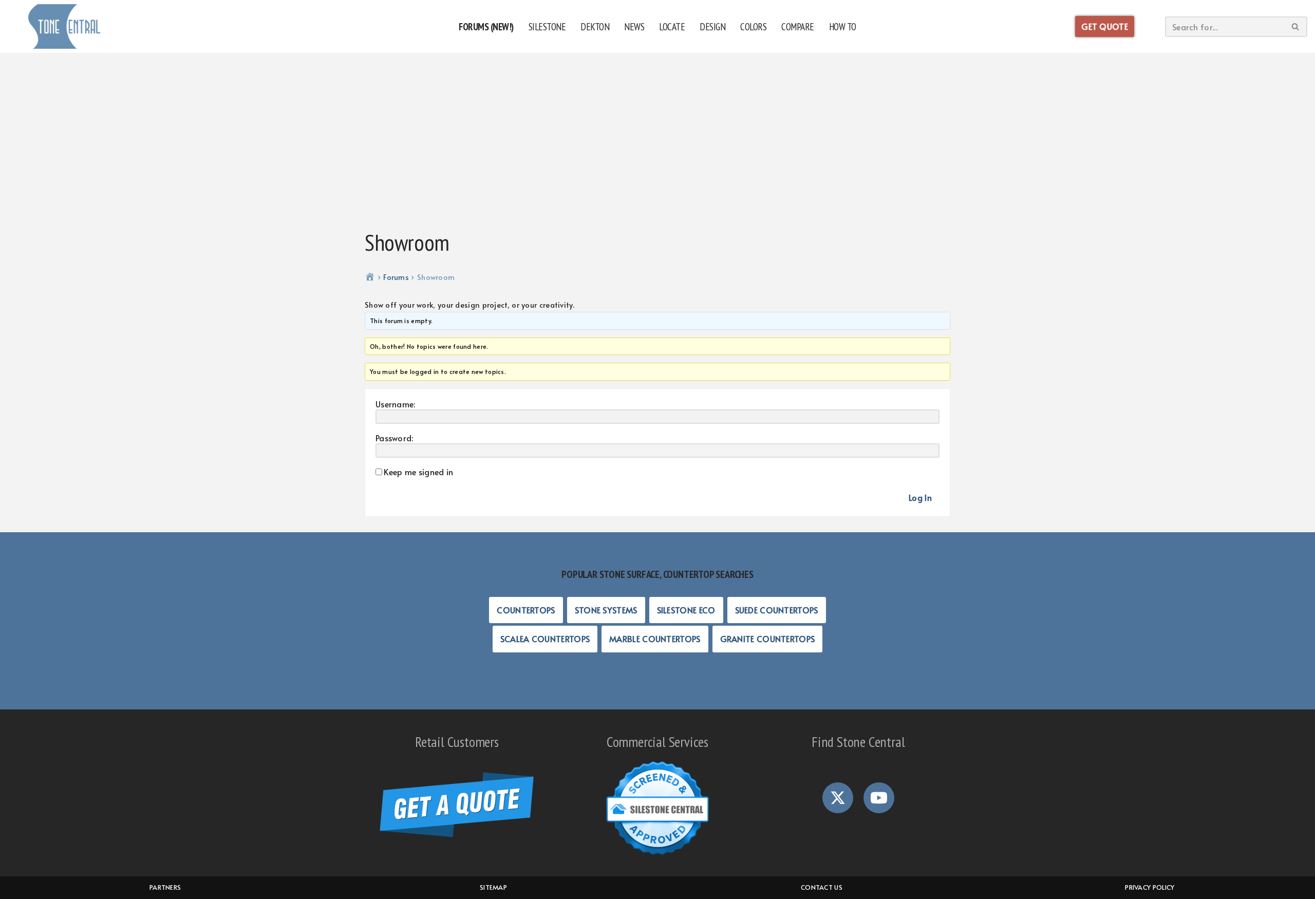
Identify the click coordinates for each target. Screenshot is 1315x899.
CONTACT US (821, 887)
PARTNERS (165, 887)
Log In (920, 497)
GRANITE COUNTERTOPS (767, 638)
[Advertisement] (657, 141)
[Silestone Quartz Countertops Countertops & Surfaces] (64, 26)
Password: (394, 437)
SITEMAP (493, 887)
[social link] (837, 797)
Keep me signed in (418, 471)
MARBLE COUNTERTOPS (654, 638)
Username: (395, 403)
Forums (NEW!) (486, 26)
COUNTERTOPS (526, 609)
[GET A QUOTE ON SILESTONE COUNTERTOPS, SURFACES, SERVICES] (457, 833)
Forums (396, 277)
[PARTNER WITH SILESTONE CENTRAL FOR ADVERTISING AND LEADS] (657, 855)
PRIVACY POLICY (1149, 887)
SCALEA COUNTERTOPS (545, 638)
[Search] (1295, 26)
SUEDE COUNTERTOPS (776, 609)
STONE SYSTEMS (606, 609)
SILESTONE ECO (686, 609)
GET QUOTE (1104, 26)
